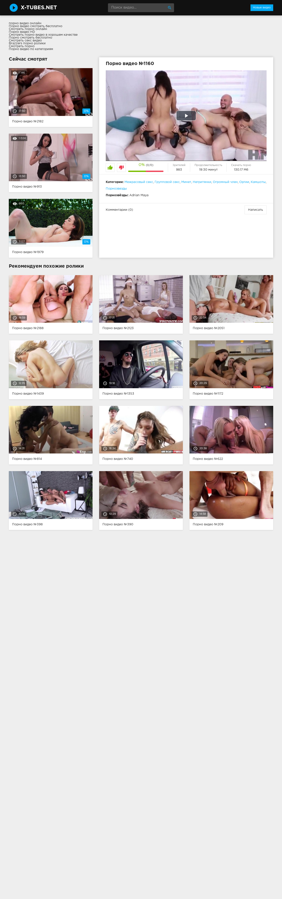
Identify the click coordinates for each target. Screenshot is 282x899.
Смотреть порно (22, 46)
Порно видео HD (22, 32)
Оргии (244, 182)
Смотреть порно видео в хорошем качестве (43, 35)
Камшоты (258, 182)
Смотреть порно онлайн (28, 29)
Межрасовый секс (138, 182)
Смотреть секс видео (25, 40)
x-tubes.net (39, 7)
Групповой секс (167, 182)
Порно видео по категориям (31, 49)
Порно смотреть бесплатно (30, 37)
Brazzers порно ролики (27, 43)
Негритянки (202, 182)
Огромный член (225, 182)
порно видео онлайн (25, 23)
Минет (186, 182)
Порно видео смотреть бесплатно (35, 26)
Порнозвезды (116, 188)
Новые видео (262, 7)
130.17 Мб (241, 169)
